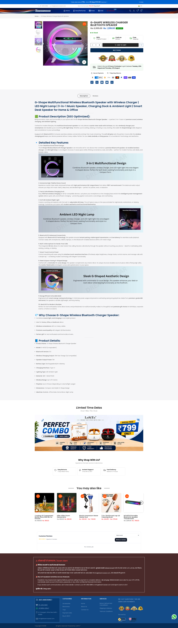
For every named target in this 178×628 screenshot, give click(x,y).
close (37, 2)
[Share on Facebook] (92, 82)
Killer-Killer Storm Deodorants (63, 516)
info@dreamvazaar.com (59, 6)
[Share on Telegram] (102, 82)
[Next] (84, 43)
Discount (112, 10)
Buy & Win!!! (66, 616)
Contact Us (84, 610)
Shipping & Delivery (106, 608)
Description (84, 96)
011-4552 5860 (44, 6)
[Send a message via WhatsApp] (174, 617)
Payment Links (67, 613)
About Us (84, 606)
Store (93, 11)
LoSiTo (78, 626)
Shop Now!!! (97, 6)
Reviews (95, 96)
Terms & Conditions (106, 611)
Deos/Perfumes (80, 11)
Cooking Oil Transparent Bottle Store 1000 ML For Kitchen (44, 517)
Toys (64, 610)
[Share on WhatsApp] (112, 82)
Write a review (121, 540)
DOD (101, 11)
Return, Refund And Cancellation (106, 604)
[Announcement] (89, 2)
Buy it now (117, 50)
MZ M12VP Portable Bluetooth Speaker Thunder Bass (131, 517)
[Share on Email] (107, 82)
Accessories (66, 603)
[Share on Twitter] (97, 82)
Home (68, 11)
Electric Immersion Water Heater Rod (88, 516)
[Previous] (46, 43)
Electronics (66, 606)
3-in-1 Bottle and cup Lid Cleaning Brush (111, 516)
